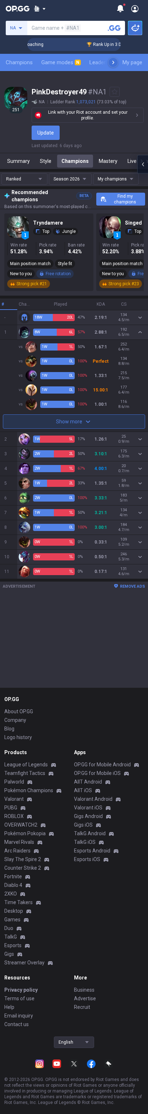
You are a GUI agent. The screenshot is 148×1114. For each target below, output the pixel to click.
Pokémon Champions (28, 790)
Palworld (14, 782)
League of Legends (26, 764)
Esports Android (92, 851)
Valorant (14, 799)
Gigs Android (88, 816)
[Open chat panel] (142, 164)
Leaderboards (105, 62)
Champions (19, 62)
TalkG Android (90, 833)
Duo (8, 928)
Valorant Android (93, 799)
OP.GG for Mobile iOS (97, 773)
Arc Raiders (17, 851)
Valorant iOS (88, 807)
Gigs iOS (83, 825)
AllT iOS (83, 790)
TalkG (10, 937)
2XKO (10, 894)
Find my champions (125, 199)
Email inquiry (18, 1016)
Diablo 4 (13, 885)
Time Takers (18, 902)
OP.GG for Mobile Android (102, 764)
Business (84, 990)
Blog (9, 729)
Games (12, 919)
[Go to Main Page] (17, 8)
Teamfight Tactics (24, 773)
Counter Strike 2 (22, 868)
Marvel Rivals (19, 842)
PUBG (10, 807)
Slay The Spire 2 (22, 859)
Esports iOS (87, 859)
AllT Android (88, 782)
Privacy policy (21, 990)
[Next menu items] (113, 62)
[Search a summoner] (114, 28)
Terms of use (19, 998)
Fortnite (13, 876)
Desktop (13, 911)
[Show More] (39, 8)
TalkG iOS (85, 842)
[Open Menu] (135, 8)
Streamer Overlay (24, 962)
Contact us (16, 1024)
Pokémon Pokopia (25, 833)
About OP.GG (18, 711)
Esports (13, 945)
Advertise (85, 998)
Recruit (82, 1007)
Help (9, 1007)
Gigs (9, 954)
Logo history (18, 737)
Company (15, 720)
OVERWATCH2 (20, 825)
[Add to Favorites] (115, 92)
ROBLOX (14, 816)
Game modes (60, 62)
